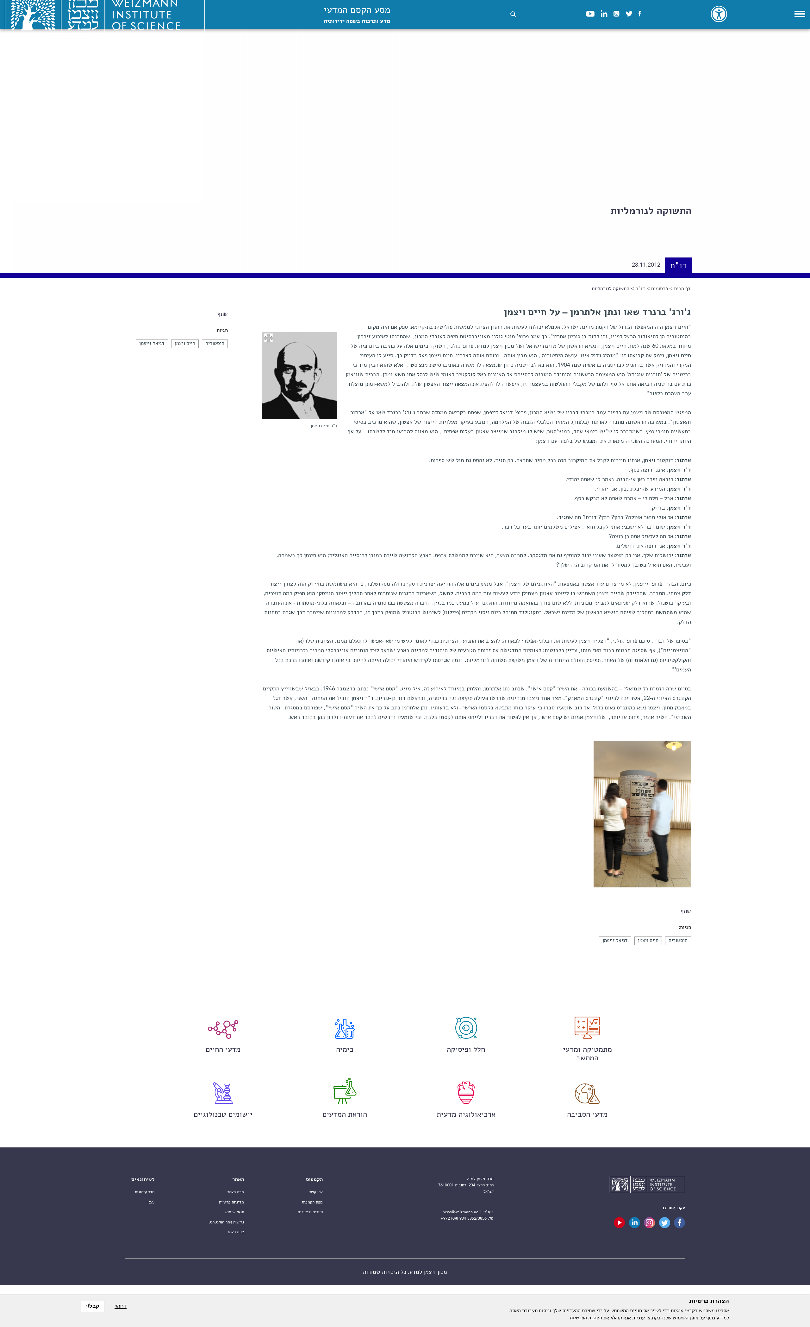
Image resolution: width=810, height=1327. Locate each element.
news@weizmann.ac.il (462, 1212)
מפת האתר (235, 1192)
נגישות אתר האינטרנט (226, 1222)
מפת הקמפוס (312, 1202)
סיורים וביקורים (310, 1212)
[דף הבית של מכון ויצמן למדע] (647, 1185)
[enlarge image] (268, 338)
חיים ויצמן (185, 343)
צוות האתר (235, 1232)
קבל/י (92, 1306)
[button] (513, 14)
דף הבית (682, 288)
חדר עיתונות (144, 1192)
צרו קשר (316, 1192)
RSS (150, 1202)
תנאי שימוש (234, 1212)
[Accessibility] (719, 14)
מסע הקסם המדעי (357, 15)
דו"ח (640, 288)
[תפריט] (799, 14)
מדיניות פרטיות (231, 1202)
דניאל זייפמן (152, 343)
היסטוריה (214, 343)
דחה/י (121, 1306)
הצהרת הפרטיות (586, 1318)
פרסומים (659, 288)
